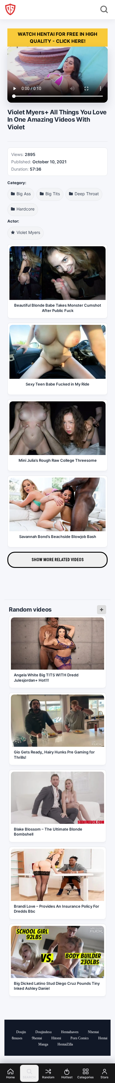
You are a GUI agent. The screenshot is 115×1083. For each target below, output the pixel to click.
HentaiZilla (65, 1044)
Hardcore (24, 208)
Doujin (21, 1032)
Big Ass (23, 193)
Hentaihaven (69, 1032)
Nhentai (93, 1032)
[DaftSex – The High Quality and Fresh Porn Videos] (10, 9)
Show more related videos (58, 559)
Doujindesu (43, 1032)
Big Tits (52, 193)
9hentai (37, 1038)
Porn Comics (79, 1038)
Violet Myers (27, 232)
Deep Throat (86, 193)
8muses (17, 1038)
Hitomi (56, 1038)
